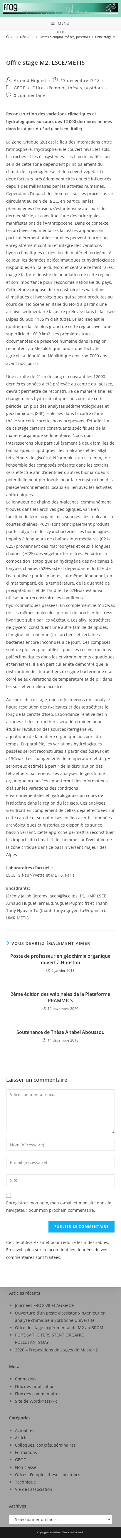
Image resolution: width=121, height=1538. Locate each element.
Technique (25, 1482)
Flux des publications (36, 1386)
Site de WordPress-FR (36, 1401)
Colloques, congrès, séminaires (45, 1445)
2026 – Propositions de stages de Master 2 (56, 1350)
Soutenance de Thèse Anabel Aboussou (60, 1032)
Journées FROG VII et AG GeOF (44, 1305)
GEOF (19, 88)
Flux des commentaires (37, 1394)
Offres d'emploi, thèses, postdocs (67, 88)
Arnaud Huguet (30, 80)
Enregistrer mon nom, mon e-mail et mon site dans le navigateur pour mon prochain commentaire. (58, 1206)
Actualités (24, 1430)
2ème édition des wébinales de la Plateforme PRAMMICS (60, 997)
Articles (22, 1437)
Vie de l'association (33, 1489)
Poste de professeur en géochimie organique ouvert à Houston (60, 959)
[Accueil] (7, 37)
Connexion (25, 1379)
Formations (26, 1452)
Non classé (25, 1467)
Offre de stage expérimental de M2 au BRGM (59, 1327)
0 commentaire (30, 95)
